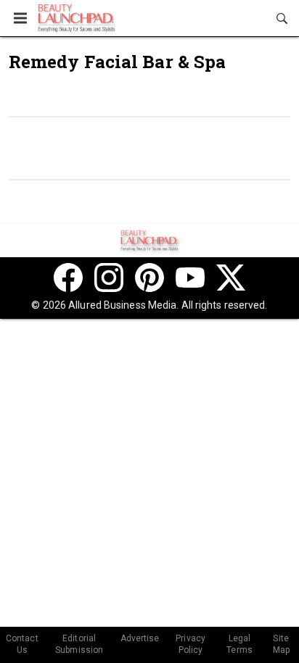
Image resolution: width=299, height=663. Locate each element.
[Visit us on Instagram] (108, 277)
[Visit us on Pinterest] (149, 277)
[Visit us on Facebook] (68, 277)
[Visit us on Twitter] (230, 277)
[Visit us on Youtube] (190, 277)
